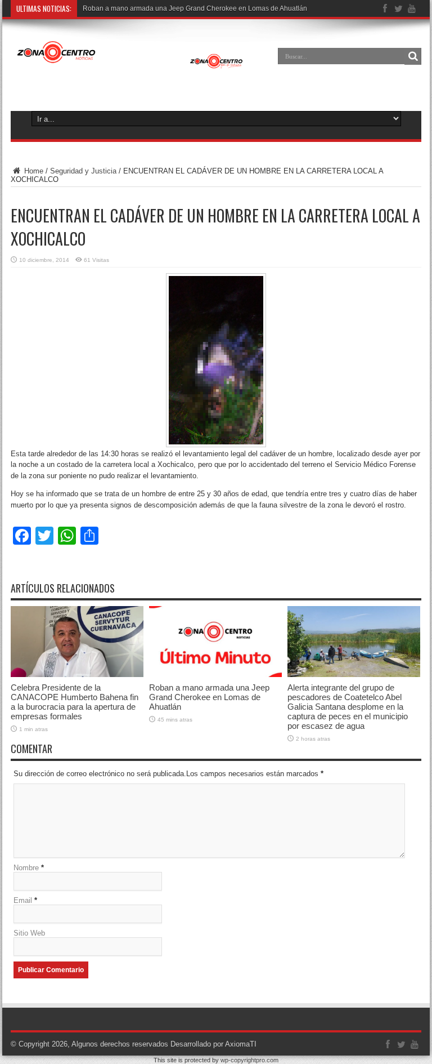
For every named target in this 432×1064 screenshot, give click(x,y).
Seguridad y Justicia (83, 171)
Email (23, 900)
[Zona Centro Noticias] (130, 64)
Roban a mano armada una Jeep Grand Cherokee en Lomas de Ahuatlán (195, 8)
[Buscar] (412, 56)
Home (32, 171)
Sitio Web (29, 933)
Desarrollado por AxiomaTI (213, 1044)
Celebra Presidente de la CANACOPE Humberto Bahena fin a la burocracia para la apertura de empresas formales (74, 702)
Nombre (26, 867)
